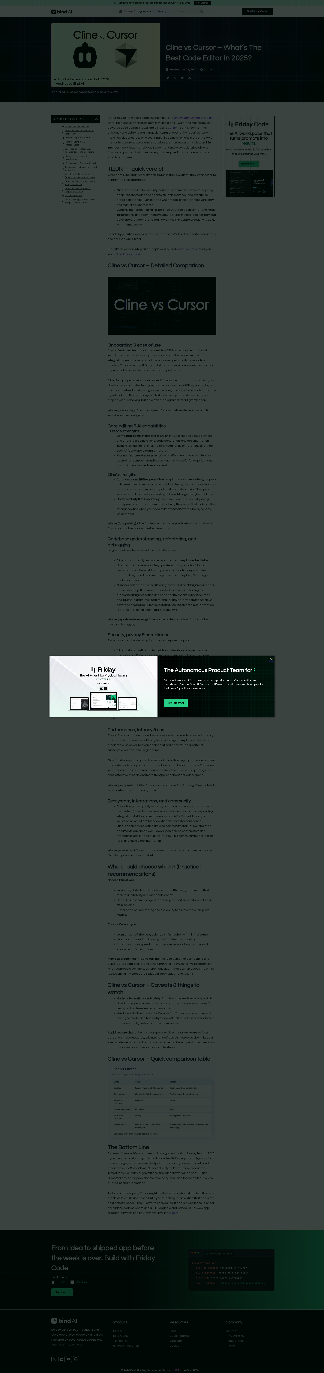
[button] (271, 659)
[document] (162, 686)
